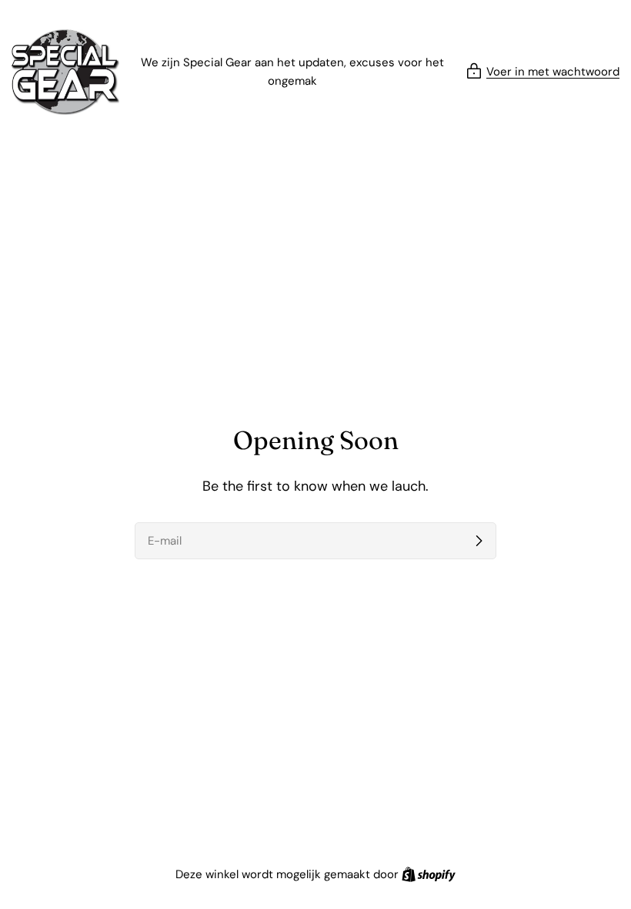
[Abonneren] (478, 541)
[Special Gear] (65, 72)
